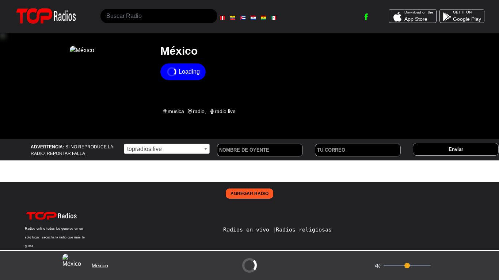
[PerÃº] (222, 18)
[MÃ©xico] (273, 18)
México (100, 265)
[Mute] (378, 265)
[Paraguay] (253, 18)
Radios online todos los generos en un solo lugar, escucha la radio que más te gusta (55, 237)
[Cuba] (242, 18)
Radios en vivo (248, 229)
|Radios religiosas (302, 229)
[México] (74, 275)
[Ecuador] (232, 18)
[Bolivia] (263, 18)
